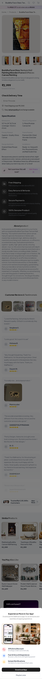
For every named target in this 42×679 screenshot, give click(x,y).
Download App (21, 670)
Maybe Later (21, 675)
